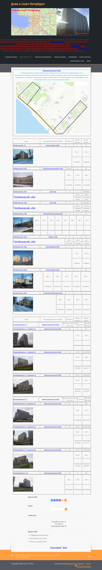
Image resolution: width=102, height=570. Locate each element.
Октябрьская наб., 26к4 (20, 293)
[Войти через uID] (52, 500)
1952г (61, 168)
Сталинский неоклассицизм (51, 168)
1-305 (51, 191)
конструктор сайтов (74, 564)
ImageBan (75, 46)
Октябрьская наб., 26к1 (20, 246)
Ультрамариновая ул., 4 (20, 324)
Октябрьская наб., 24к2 (20, 191)
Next (90, 556)
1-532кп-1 (51, 237)
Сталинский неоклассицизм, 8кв (52, 293)
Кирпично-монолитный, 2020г (50, 324)
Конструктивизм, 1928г (52, 145)
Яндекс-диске (57, 42)
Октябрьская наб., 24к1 (20, 168)
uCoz (88, 564)
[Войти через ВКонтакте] (54, 500)
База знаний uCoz (38, 541)
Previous (88, 556)
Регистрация (55, 547)
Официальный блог (39, 535)
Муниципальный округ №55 (52, 70)
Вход (65, 547)
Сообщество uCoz (38, 538)
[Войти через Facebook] (57, 500)
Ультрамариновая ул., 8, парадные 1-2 (24, 403)
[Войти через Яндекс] (60, 500)
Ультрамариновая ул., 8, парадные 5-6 (24, 450)
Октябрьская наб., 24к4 (20, 213)
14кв (56, 237)
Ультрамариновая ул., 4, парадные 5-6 (24, 375)
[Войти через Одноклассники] (65, 500)
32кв (54, 191)
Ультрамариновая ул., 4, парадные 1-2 (24, 329)
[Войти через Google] (62, 500)
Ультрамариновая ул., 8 (20, 399)
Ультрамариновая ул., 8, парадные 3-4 (24, 426)
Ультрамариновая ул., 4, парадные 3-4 (24, 352)
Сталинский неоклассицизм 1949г (53, 213)
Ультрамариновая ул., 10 (20, 473)
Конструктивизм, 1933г (52, 270)
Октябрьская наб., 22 (19, 145)
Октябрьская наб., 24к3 (20, 202)
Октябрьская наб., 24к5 (20, 237)
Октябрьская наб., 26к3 (20, 270)
